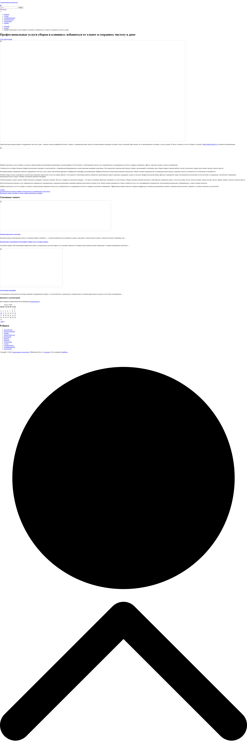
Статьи (6, 16)
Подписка (3, 9)
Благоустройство (9, 331)
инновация (7, 337)
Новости (7, 340)
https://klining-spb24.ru (210, 144)
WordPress (64, 352)
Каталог (6, 338)
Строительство (9, 19)
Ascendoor (47, 352)
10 (1, 313)
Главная (6, 14)
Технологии (8, 349)
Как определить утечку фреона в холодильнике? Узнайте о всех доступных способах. (24, 241)
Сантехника (8, 21)
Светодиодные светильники (8, 290)
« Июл (2, 321)
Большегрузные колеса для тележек (10, 234)
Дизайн (6, 23)
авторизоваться (34, 301)
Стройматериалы (9, 18)
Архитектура (8, 330)
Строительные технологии (9, 2)
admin (10, 39)
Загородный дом (9, 335)
